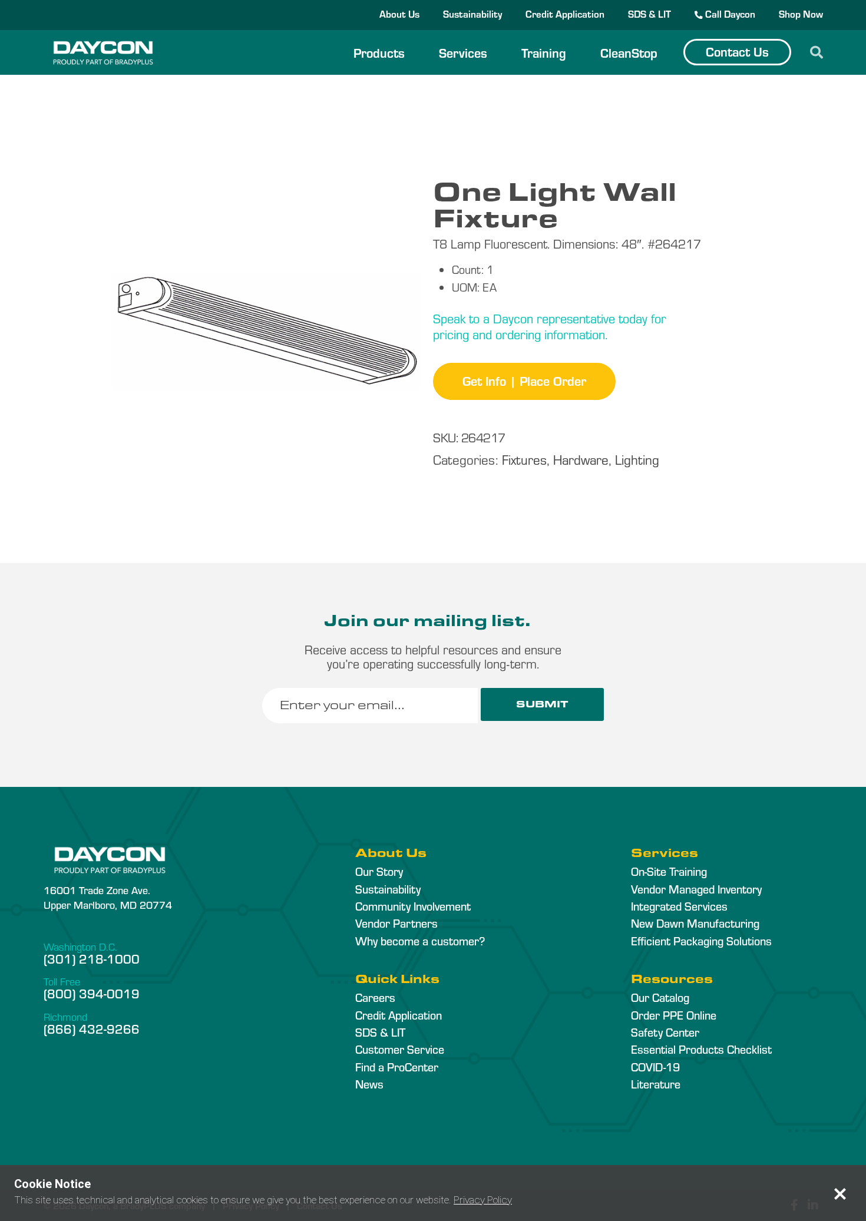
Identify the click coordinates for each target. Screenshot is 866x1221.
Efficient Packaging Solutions (701, 940)
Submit (542, 704)
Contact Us (737, 51)
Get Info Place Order (524, 380)
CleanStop (628, 52)
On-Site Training (669, 871)
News (369, 1083)
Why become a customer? (420, 940)
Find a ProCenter (396, 1066)
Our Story (379, 871)
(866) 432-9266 (92, 1028)
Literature (655, 1083)
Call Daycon (729, 13)
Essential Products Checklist (701, 1049)
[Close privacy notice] (840, 1194)
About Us (399, 13)
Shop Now (801, 13)
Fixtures (524, 459)
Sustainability (472, 13)
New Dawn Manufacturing (695, 922)
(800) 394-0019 (92, 993)
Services (463, 52)
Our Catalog (660, 997)
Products (379, 52)
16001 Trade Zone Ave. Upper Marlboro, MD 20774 (108, 897)
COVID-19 (655, 1066)
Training (543, 52)
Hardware (581, 459)
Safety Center (665, 1031)
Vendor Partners (396, 922)
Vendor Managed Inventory (696, 888)
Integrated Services (679, 905)
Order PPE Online (673, 1014)
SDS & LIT (649, 13)
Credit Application (564, 13)
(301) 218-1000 (92, 958)
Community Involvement (413, 905)
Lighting (637, 459)
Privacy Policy (483, 1200)
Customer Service (399, 1049)
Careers (375, 997)
